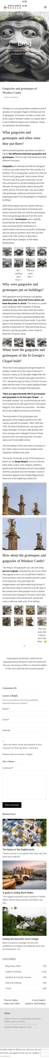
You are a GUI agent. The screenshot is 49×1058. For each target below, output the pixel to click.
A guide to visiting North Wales (17, 892)
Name (6, 709)
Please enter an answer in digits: (17, 754)
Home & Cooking (13, 983)
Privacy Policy (31, 1024)
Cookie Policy (9, 1024)
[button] (45, 7)
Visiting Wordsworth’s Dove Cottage (20, 939)
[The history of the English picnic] (24, 832)
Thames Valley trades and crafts (11, 1002)
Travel (8, 988)
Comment (7, 768)
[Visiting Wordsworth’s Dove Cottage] (24, 921)
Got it (7, 1056)
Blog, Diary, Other (13, 966)
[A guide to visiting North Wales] (24, 875)
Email (5, 719)
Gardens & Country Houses (18, 977)
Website (6, 730)
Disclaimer (20, 1024)
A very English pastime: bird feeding (35, 1002)
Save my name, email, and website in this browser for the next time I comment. (22, 746)
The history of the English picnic (18, 849)
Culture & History (11, 97)
